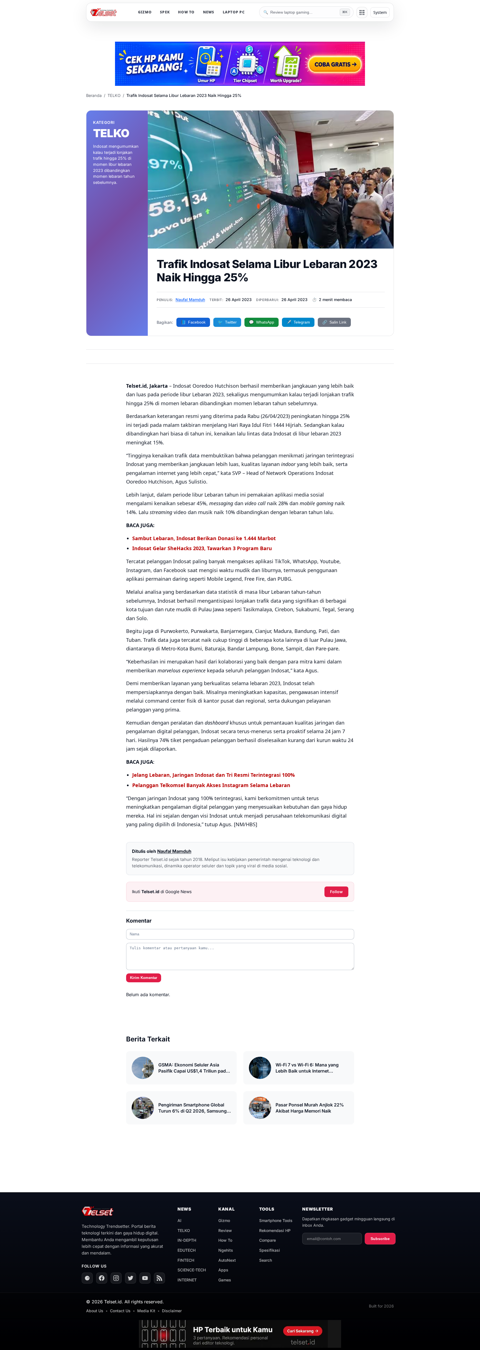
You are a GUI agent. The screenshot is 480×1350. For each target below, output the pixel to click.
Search (265, 1260)
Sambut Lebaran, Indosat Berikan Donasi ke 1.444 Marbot (204, 538)
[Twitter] (130, 1278)
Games (224, 1280)
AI (179, 1220)
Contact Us (120, 1310)
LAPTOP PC (234, 12)
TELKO (114, 95)
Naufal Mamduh (190, 299)
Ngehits (225, 1250)
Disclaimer (172, 1310)
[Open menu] (362, 12)
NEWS (208, 12)
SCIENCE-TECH (192, 1270)
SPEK (165, 12)
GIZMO (145, 12)
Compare (267, 1240)
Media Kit (146, 1310)
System (380, 12)
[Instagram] (116, 1278)
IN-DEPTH (187, 1240)
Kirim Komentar (143, 978)
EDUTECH (187, 1250)
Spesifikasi (269, 1250)
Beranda (94, 95)
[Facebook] (101, 1278)
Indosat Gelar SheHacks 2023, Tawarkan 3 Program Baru (202, 548)
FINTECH (186, 1260)
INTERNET (187, 1280)
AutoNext (227, 1260)
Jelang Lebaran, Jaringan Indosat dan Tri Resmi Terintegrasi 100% (213, 775)
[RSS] (159, 1278)
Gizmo (224, 1220)
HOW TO (186, 12)
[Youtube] (145, 1278)
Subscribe (380, 1238)
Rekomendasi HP (275, 1230)
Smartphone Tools (275, 1220)
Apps (223, 1270)
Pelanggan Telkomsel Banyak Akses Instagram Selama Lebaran (211, 785)
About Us (94, 1310)
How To (225, 1240)
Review (225, 1230)
